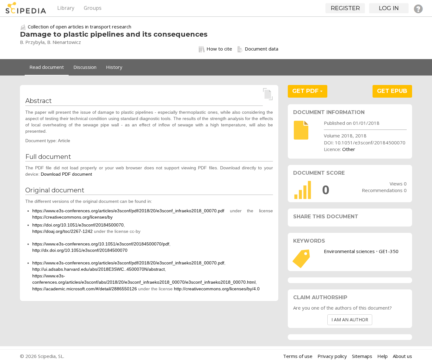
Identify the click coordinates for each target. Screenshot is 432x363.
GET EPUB (392, 91)
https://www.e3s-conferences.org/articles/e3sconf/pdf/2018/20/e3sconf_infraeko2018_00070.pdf (128, 210)
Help (382, 356)
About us (402, 356)
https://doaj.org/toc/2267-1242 (62, 231)
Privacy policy (332, 356)
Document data (261, 48)
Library (65, 7)
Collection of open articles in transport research (79, 26)
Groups (93, 7)
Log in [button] (389, 8)
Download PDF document (66, 174)
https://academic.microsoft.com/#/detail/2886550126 (84, 288)
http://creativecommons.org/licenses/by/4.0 (217, 288)
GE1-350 (388, 251)
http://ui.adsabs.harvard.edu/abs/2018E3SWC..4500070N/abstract (98, 269)
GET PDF (306, 91)
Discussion (84, 67)
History (114, 67)
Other (348, 149)
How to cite (219, 48)
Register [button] (345, 8)
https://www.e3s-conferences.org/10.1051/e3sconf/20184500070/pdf (100, 243)
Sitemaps (362, 356)
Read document (46, 67)
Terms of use (297, 356)
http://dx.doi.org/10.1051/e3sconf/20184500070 (79, 250)
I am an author (349, 320)
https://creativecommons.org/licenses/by (72, 217)
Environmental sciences (349, 251)
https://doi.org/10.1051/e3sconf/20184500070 (78, 224)
